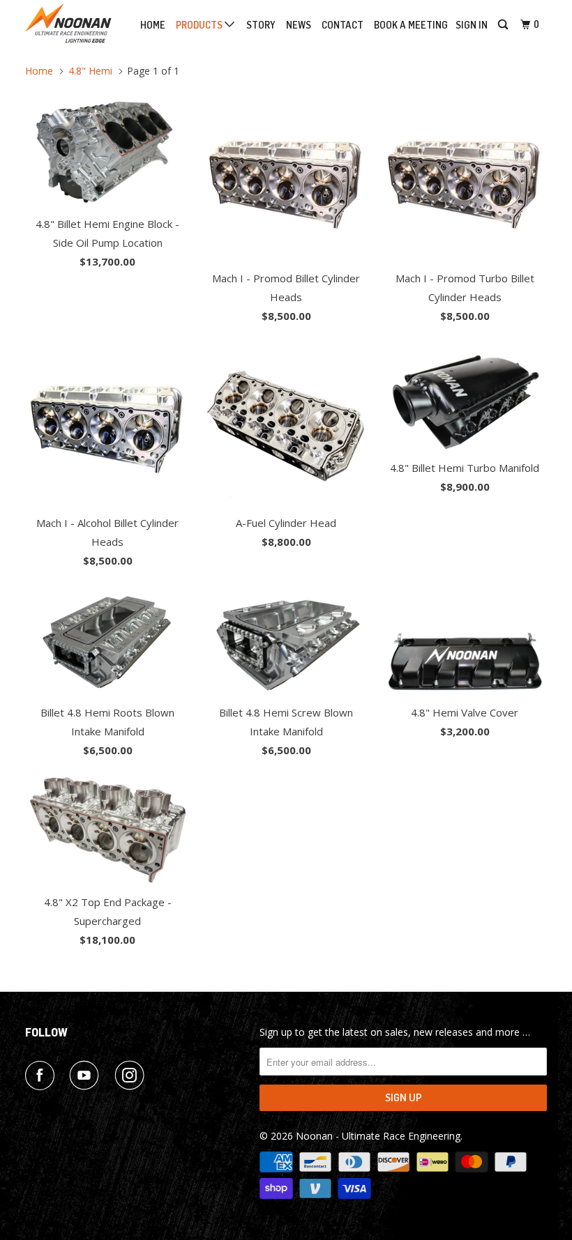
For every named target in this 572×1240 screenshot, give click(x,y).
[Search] (504, 25)
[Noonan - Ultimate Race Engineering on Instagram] (132, 1075)
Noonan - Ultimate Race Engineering (378, 1135)
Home (152, 25)
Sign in (472, 25)
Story (261, 25)
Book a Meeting (411, 25)
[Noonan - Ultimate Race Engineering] (68, 23)
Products (200, 25)
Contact (342, 25)
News (298, 25)
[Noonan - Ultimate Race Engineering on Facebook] (42, 1075)
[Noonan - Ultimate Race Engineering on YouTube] (87, 1075)
